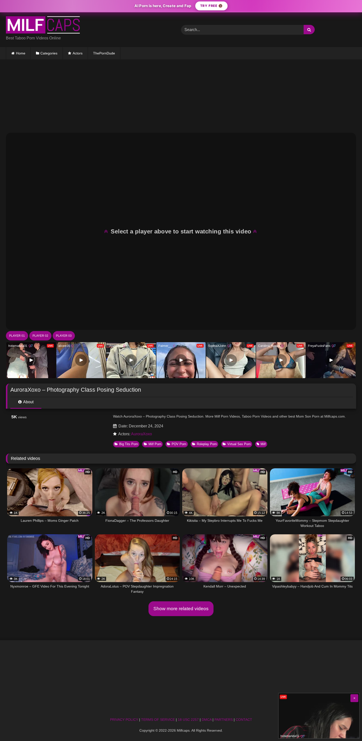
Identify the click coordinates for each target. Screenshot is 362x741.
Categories (48, 53)
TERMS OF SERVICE (158, 720)
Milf (263, 444)
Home (20, 53)
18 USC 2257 (188, 720)
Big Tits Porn (128, 444)
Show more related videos (181, 608)
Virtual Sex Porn (239, 444)
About (27, 402)
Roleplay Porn (207, 444)
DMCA (207, 720)
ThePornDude (104, 53)
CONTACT (244, 720)
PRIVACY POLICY (124, 720)
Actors (77, 53)
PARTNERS (223, 720)
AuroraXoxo (141, 434)
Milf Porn (154, 444)
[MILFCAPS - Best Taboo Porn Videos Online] (43, 25)
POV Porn (179, 444)
